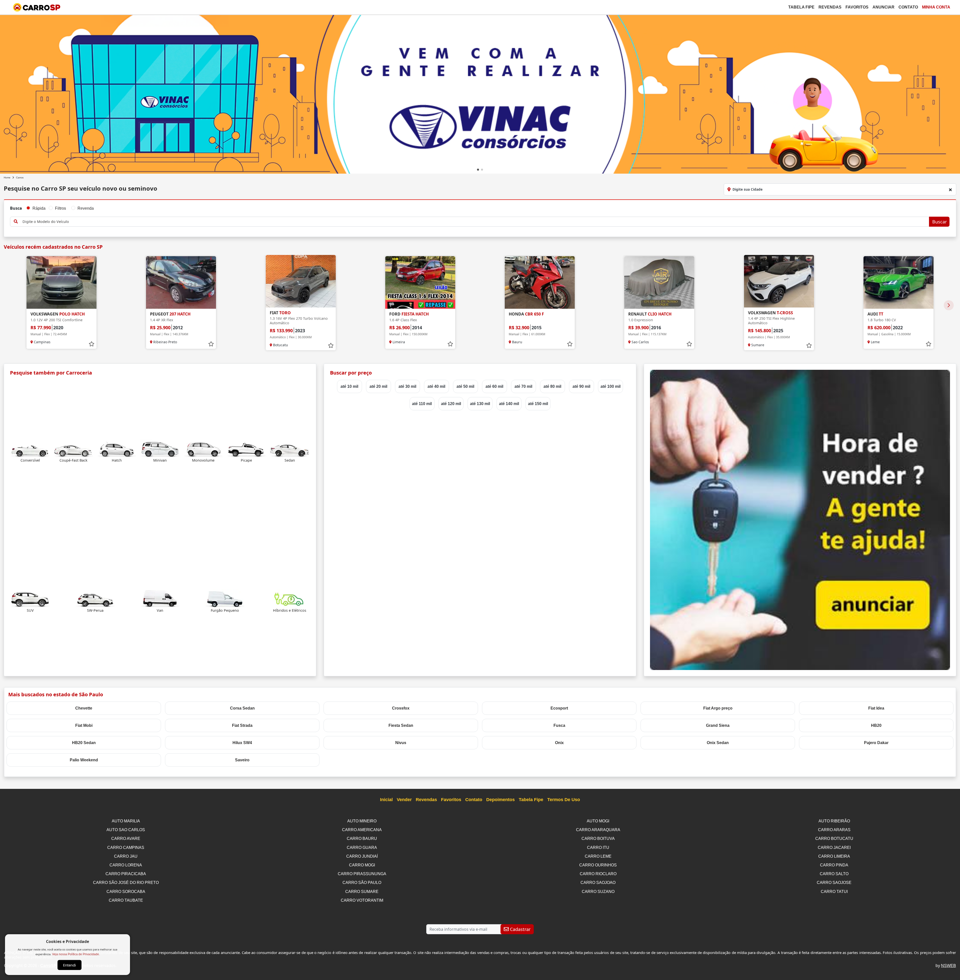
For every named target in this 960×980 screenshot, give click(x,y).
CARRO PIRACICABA (126, 874)
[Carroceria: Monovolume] (203, 448)
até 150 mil (538, 404)
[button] (478, 170)
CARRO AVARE (125, 838)
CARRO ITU (598, 847)
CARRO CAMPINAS (125, 847)
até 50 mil (465, 386)
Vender (404, 799)
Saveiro (242, 760)
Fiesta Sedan (400, 725)
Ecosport (559, 708)
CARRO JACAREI (834, 847)
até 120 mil (451, 404)
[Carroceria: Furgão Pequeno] (224, 598)
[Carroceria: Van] (160, 598)
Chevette (83, 708)
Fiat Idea (876, 708)
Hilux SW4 (242, 743)
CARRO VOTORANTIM (362, 900)
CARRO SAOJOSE (834, 882)
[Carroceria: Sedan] (290, 448)
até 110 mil (422, 404)
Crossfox (401, 708)
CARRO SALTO (834, 874)
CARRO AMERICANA (362, 830)
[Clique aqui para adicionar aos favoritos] (91, 344)
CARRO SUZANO (598, 891)
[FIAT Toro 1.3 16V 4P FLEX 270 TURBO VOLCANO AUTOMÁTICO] (301, 281)
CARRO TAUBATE (126, 900)
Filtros (60, 208)
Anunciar (883, 7)
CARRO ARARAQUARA (598, 830)
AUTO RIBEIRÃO (834, 821)
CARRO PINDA (834, 865)
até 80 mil (552, 386)
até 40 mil (436, 386)
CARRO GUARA (362, 847)
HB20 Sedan (84, 743)
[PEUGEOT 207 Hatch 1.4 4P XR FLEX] (181, 282)
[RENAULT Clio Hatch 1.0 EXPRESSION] (659, 282)
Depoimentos (500, 799)
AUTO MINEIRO (361, 821)
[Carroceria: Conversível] (30, 448)
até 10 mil (349, 386)
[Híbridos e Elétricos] (290, 598)
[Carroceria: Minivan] (160, 448)
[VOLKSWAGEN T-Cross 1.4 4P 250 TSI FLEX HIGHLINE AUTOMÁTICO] (779, 281)
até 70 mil (523, 386)
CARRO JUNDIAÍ (362, 856)
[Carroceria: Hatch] (116, 448)
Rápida (39, 208)
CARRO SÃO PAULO (361, 882)
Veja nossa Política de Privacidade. (76, 954)
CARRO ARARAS (834, 830)
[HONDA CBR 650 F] (540, 282)
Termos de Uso (563, 799)
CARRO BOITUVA (598, 838)
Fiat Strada (242, 725)
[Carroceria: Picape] (246, 448)
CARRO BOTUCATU (834, 838)
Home (7, 177)
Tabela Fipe (801, 7)
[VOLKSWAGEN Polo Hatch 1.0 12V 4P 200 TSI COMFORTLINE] (61, 282)
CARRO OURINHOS (598, 865)
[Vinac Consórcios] (480, 98)
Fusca (559, 725)
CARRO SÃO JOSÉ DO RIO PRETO (126, 882)
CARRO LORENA (126, 865)
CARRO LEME (598, 856)
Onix (559, 743)
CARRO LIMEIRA (834, 856)
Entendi (69, 964)
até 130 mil (480, 404)
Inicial (386, 799)
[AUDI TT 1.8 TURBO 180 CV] (899, 282)
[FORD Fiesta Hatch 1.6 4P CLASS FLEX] (420, 282)
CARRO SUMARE (361, 891)
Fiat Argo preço (717, 708)
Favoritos (857, 7)
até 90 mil (581, 386)
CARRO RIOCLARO (598, 874)
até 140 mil (509, 404)
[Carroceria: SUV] (30, 598)
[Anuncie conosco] (800, 519)
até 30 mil (407, 386)
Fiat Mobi (83, 725)
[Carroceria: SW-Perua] (95, 598)
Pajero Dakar (876, 743)
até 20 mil (378, 386)
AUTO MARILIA (126, 821)
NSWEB (948, 965)
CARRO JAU (126, 856)
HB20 (876, 725)
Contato (908, 7)
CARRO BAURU (362, 838)
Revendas (830, 7)
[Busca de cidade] (950, 190)
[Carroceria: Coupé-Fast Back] (73, 448)
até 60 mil (494, 386)
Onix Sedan (718, 743)
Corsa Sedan (242, 708)
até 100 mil (610, 386)
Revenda (86, 208)
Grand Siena (718, 725)
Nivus (400, 743)
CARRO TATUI (834, 891)
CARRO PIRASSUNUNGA (362, 874)
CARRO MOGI (362, 865)
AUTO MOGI (598, 821)
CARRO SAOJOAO (598, 882)
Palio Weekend (84, 760)
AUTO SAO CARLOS (125, 830)
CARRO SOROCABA (125, 891)
